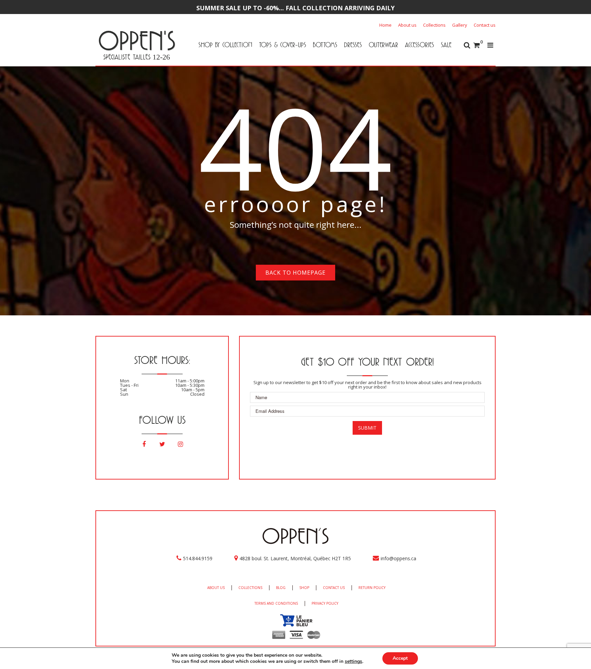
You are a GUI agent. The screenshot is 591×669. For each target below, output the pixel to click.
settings (353, 661)
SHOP (304, 587)
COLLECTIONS (250, 587)
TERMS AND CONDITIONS (276, 603)
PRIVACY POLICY (325, 603)
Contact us (485, 25)
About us (407, 25)
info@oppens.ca (398, 558)
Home (385, 25)
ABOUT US (216, 587)
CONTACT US (334, 587)
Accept (400, 658)
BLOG (281, 587)
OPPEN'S (136, 40)
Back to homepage (295, 272)
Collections (434, 25)
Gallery (459, 25)
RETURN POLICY (371, 587)
